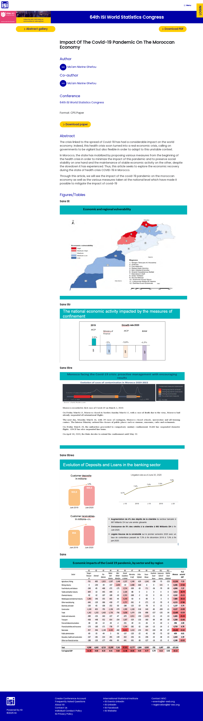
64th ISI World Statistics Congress (82, 102)
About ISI (59, 704)
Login (200, 10)
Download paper (77, 124)
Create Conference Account (70, 698)
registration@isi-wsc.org (166, 704)
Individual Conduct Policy (68, 710)
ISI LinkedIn (110, 704)
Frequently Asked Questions (70, 701)
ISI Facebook (111, 707)
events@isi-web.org (164, 701)
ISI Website (111, 710)
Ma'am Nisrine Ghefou (79, 67)
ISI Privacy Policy (64, 713)
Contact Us (61, 707)
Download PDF (174, 29)
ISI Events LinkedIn (114, 701)
